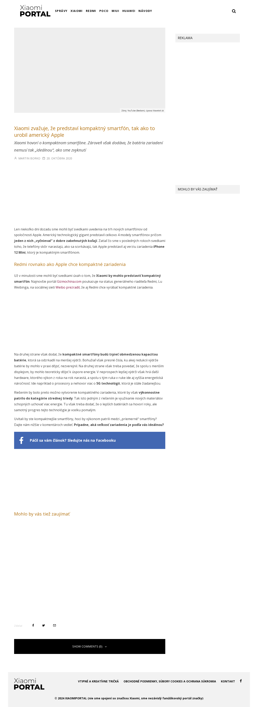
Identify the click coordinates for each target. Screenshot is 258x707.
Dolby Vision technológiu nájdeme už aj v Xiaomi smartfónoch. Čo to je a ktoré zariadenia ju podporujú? (216, 207)
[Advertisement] (89, 196)
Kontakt (228, 681)
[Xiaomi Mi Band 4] (183, 225)
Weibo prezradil (68, 287)
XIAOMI (76, 11)
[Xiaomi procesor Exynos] (183, 245)
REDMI (91, 11)
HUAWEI (128, 11)
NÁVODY (145, 11)
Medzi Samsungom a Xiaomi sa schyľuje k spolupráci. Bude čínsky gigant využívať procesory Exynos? (217, 248)
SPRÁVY (61, 11)
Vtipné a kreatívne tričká (98, 681)
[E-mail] (54, 625)
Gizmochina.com (69, 281)
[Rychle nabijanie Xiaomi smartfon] (183, 266)
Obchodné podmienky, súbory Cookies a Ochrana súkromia (170, 681)
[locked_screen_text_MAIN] (183, 205)
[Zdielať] (33, 625)
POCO (104, 11)
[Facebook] (241, 681)
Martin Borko (29, 158)
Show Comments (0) (87, 646)
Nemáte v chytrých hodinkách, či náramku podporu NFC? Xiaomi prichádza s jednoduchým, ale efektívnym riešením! (218, 228)
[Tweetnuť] (43, 625)
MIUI (115, 11)
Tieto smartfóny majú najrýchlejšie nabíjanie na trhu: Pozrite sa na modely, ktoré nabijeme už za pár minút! (216, 269)
